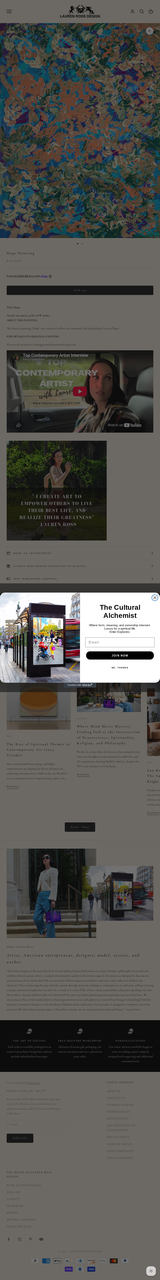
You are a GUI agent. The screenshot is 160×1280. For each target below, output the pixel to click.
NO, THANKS (120, 668)
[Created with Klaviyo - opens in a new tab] (80, 685)
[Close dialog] (155, 598)
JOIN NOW (120, 655)
